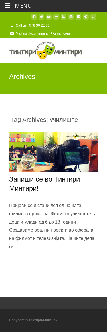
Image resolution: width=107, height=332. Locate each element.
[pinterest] (86, 19)
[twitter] (41, 19)
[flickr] (56, 19)
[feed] (63, 19)
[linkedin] (93, 19)
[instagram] (71, 19)
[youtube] (49, 19)
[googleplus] (78, 19)
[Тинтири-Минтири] (41, 49)
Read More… (23, 258)
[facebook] (34, 19)
